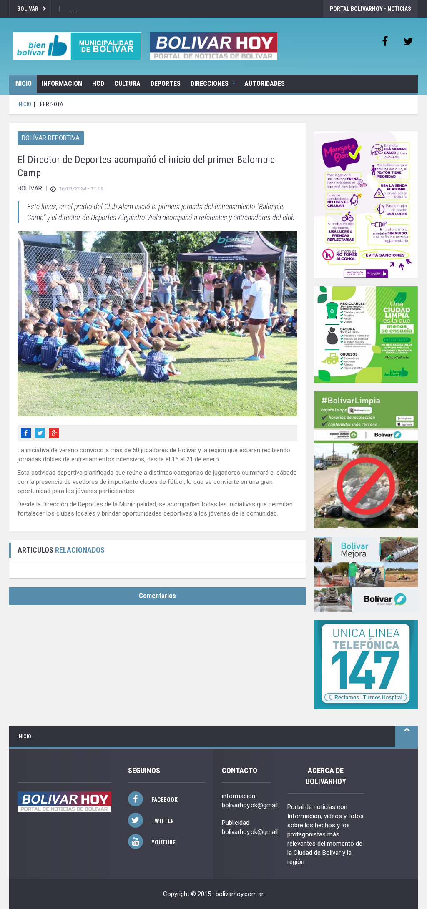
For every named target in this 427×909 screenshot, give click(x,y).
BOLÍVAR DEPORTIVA (51, 138)
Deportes (166, 84)
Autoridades (264, 84)
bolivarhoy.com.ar (239, 894)
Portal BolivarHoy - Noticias (370, 8)
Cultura (127, 84)
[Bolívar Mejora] (366, 574)
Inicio (23, 84)
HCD (98, 84)
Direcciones (210, 84)
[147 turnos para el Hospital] (366, 665)
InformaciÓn (62, 84)
